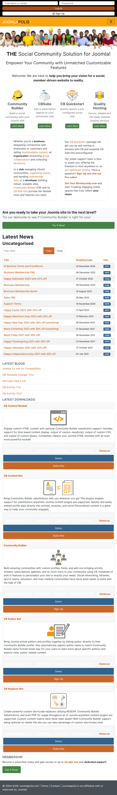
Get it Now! (11, 769)
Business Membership (17, 284)
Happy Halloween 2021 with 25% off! (25, 347)
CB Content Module (15, 405)
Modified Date (84, 259)
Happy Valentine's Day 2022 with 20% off (28, 316)
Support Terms (12, 303)
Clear (60, 250)
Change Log (104, 450)
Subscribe (58, 465)
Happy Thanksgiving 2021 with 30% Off (27, 341)
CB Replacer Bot (13, 688)
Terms (44, 785)
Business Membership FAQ (19, 272)
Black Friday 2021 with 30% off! (22, 335)
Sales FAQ (9, 297)
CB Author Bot (12, 618)
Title (6, 259)
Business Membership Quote (20, 291)
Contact (55, 785)
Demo (58, 458)
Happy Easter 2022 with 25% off (22, 310)
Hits (105, 259)
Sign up (60, 13)
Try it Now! (58, 225)
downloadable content (35, 152)
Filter (49, 250)
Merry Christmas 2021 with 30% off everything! (31, 328)
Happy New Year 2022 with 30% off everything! (31, 322)
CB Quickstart (78, 141)
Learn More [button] (18, 126)
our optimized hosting (77, 169)
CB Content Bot (13, 475)
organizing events (40, 172)
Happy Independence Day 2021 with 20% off (29, 353)
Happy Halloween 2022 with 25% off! (25, 278)
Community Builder (24, 187)
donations (19, 163)
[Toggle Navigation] (111, 21)
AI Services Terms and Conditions (23, 266)
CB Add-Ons (21, 191)
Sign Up (58, 609)
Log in (58, 8)
